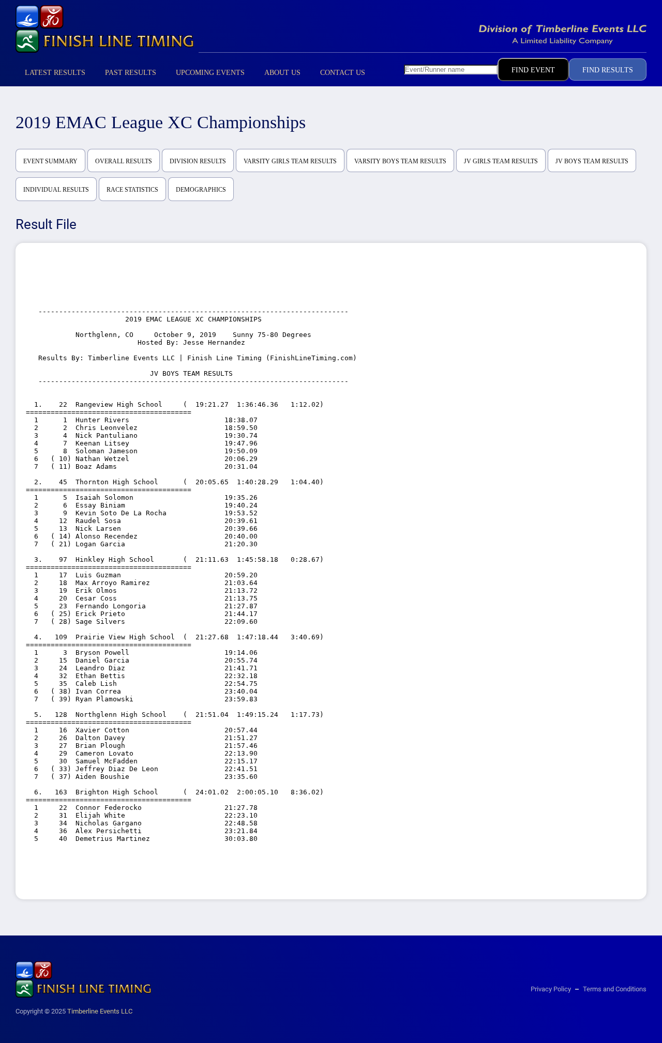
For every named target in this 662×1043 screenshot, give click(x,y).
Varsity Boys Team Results (400, 161)
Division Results (198, 161)
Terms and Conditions (614, 989)
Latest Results (55, 72)
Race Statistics (132, 189)
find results (607, 70)
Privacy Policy (551, 989)
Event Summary (50, 161)
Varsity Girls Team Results (290, 161)
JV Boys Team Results (591, 161)
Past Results (130, 72)
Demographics (201, 189)
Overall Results (123, 161)
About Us (282, 72)
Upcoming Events (210, 72)
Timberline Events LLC (99, 1011)
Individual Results (56, 189)
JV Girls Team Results (501, 161)
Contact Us (342, 72)
